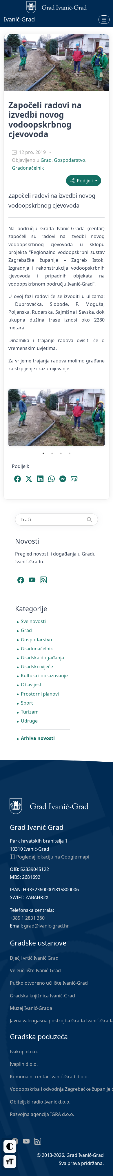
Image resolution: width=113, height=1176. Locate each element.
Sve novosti (33, 621)
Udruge (29, 721)
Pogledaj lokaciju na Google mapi (52, 857)
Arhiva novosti (38, 738)
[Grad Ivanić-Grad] (49, 805)
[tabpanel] (56, 417)
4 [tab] (69, 453)
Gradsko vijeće (37, 666)
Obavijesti (32, 684)
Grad (46, 160)
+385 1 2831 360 (27, 918)
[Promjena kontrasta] (9, 1146)
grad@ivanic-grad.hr (46, 926)
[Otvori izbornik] (104, 19)
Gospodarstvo (69, 160)
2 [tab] (52, 453)
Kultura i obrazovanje (44, 675)
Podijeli (84, 180)
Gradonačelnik (28, 168)
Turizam (30, 712)
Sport (27, 703)
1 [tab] (43, 453)
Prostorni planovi (40, 694)
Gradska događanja (42, 657)
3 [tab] (61, 453)
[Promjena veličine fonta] (9, 1161)
